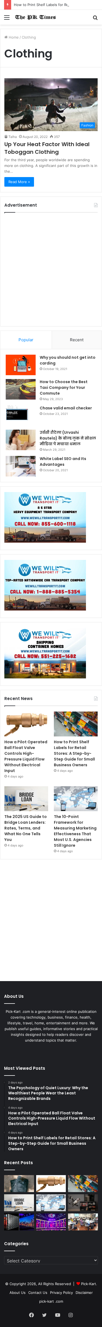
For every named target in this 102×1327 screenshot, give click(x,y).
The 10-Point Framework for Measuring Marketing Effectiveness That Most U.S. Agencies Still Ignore (75, 831)
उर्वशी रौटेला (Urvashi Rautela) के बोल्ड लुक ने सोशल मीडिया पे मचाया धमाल (68, 438)
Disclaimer (84, 1292)
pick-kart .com (51, 1301)
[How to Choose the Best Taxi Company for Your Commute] (21, 389)
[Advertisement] (51, 269)
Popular (25, 339)
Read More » (19, 182)
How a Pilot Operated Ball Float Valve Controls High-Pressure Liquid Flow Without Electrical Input (25, 756)
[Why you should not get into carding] (21, 365)
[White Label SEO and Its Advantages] (21, 466)
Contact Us (37, 1292)
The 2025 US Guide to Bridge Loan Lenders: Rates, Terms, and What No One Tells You (25, 828)
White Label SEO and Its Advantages (63, 461)
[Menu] (7, 19)
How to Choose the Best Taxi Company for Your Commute (64, 387)
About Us (18, 1292)
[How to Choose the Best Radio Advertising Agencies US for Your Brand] (83, 1202)
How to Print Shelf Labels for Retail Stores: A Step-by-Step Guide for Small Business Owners (74, 753)
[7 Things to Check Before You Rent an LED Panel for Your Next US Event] (51, 1221)
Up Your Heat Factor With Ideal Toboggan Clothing (46, 148)
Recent (77, 339)
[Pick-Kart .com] (35, 17)
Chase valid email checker (66, 408)
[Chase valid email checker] (21, 415)
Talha (12, 137)
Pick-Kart (88, 1284)
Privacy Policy (61, 1292)
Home (13, 37)
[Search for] (95, 19)
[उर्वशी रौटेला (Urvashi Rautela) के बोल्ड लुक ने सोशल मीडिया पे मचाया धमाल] (21, 440)
